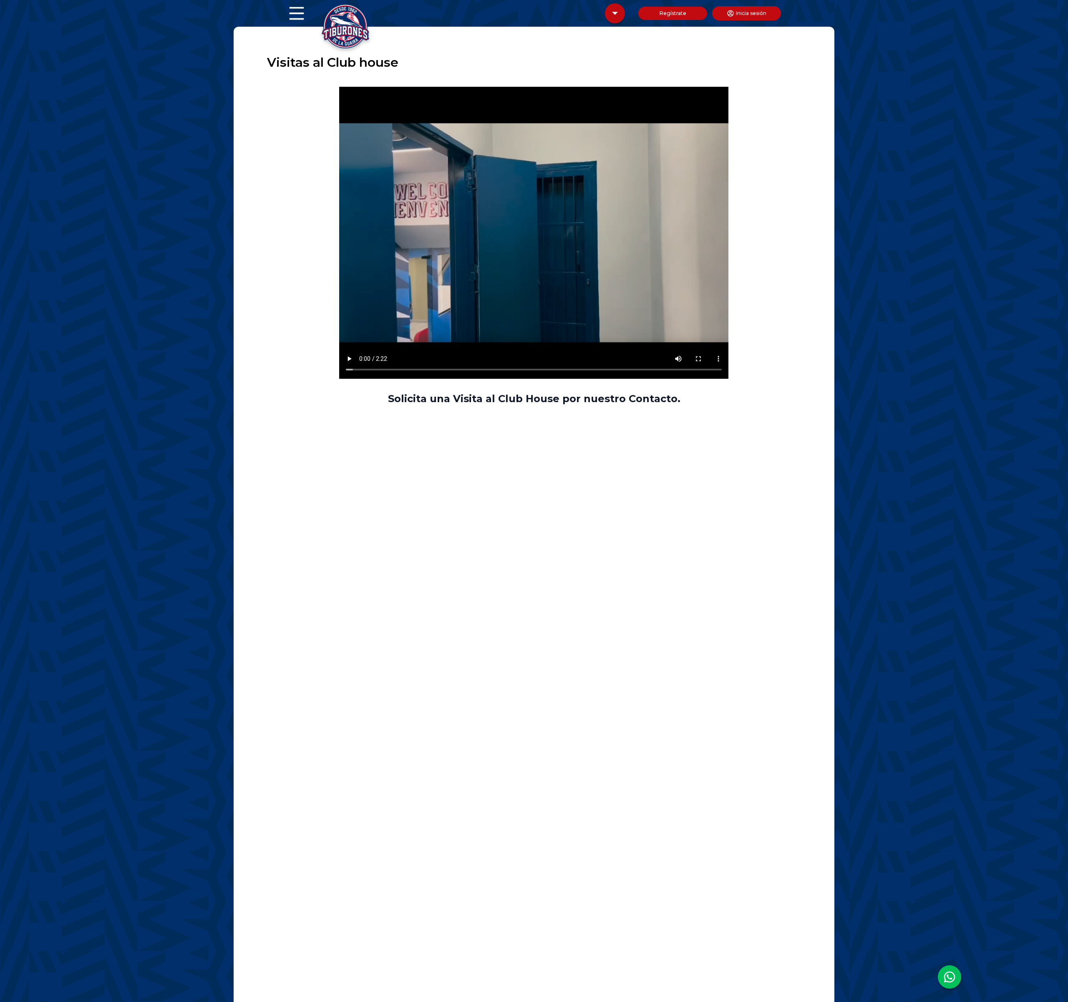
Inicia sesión (751, 13)
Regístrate (673, 13)
